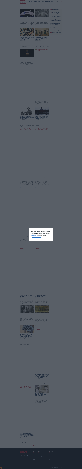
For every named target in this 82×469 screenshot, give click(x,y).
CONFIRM (36, 237)
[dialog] (41, 234)
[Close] (52, 229)
